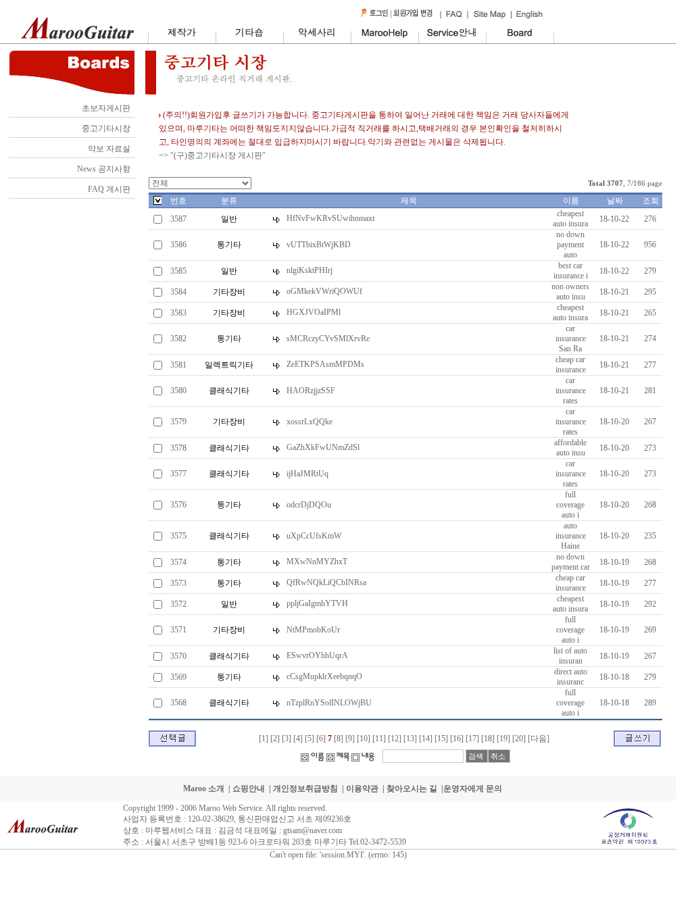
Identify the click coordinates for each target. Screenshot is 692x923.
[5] (309, 738)
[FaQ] (453, 17)
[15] (441, 738)
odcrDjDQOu (309, 504)
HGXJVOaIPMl (314, 312)
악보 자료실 (109, 148)
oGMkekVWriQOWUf (324, 291)
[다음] (538, 738)
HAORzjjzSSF (311, 390)
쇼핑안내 (248, 788)
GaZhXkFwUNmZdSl (323, 447)
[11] (379, 738)
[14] (425, 738)
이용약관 (362, 788)
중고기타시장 (106, 128)
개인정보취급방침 (305, 788)
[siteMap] (490, 17)
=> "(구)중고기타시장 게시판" (212, 155)
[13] (410, 738)
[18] (488, 738)
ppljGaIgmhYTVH (317, 603)
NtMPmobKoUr (313, 629)
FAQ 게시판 (109, 189)
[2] (275, 738)
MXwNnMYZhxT (317, 561)
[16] (457, 738)
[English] (528, 17)
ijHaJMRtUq (307, 473)
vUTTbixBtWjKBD (319, 244)
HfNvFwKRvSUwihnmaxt (330, 218)
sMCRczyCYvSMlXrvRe (328, 338)
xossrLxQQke (309, 421)
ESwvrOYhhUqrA (317, 655)
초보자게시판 (106, 108)
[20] (519, 738)
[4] (298, 738)
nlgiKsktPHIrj (309, 270)
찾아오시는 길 (412, 788)
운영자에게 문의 (472, 788)
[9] (350, 738)
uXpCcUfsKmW (314, 536)
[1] (263, 738)
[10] (363, 738)
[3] (286, 738)
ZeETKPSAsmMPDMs (325, 364)
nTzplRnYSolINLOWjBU (329, 702)
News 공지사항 (103, 169)
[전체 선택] (157, 202)
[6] (321, 738)
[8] (338, 738)
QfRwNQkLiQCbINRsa (326, 582)
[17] (472, 738)
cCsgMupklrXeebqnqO (324, 676)
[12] (394, 738)
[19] (503, 738)
